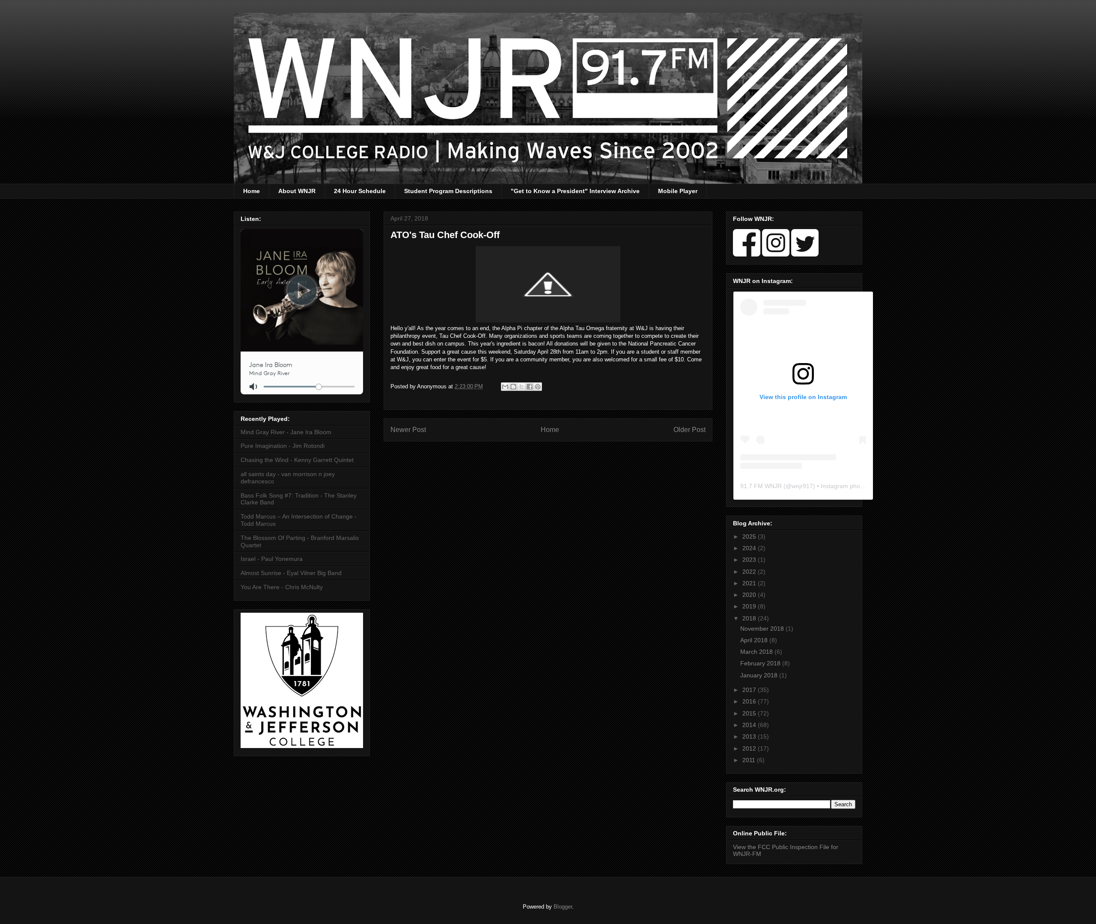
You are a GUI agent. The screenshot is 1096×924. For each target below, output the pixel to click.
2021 (750, 583)
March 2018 (757, 651)
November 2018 (763, 628)
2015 (750, 713)
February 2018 (761, 663)
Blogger (563, 906)
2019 (750, 606)
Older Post (689, 429)
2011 (749, 760)
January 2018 (759, 675)
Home (251, 191)
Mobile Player (677, 191)
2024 (750, 548)
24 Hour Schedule (360, 191)
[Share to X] (521, 386)
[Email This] (505, 386)
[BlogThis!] (513, 386)
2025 (750, 536)
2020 (750, 594)
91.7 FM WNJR (761, 486)
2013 (750, 736)
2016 (750, 701)
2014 (750, 724)
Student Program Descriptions (448, 191)
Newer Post (408, 429)
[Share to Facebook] (529, 386)
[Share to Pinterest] (537, 386)
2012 (750, 748)
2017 (750, 689)
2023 (750, 559)
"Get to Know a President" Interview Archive (575, 191)
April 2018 (754, 640)
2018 (750, 618)
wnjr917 (802, 486)
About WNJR (297, 191)
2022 (750, 571)
